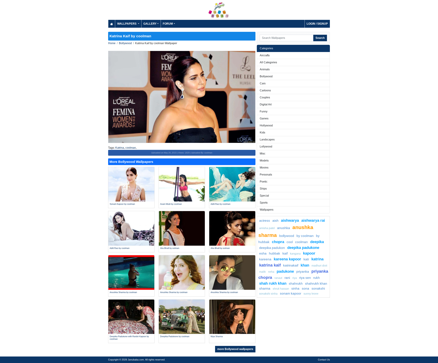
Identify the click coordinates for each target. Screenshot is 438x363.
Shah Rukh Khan (272, 283)
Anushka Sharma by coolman (123, 292)
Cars (263, 83)
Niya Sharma (217, 336)
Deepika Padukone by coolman (174, 336)
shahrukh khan (316, 283)
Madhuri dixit (319, 265)
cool (290, 242)
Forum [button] (168, 23)
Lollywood (266, 146)
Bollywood (125, 43)
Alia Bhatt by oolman (169, 248)
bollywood (286, 236)
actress (264, 220)
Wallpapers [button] (127, 23)
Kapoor (309, 253)
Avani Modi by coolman (171, 204)
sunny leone (311, 293)
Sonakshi (318, 288)
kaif (285, 253)
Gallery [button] (150, 23)
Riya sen (305, 278)
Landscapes (267, 139)
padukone (285, 271)
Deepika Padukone (303, 247)
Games (264, 118)
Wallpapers (266, 209)
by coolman (305, 236)
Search (320, 37)
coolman (130, 147)
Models (264, 160)
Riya (294, 277)
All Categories (268, 62)
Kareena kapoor (287, 259)
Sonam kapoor (290, 293)
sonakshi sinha (268, 293)
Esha (263, 253)
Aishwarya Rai (313, 220)
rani (287, 278)
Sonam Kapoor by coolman (122, 204)
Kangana (295, 253)
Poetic (263, 181)
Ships (263, 188)
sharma (264, 288)
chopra (278, 242)
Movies (264, 167)
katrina (317, 259)
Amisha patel (267, 228)
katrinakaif (290, 265)
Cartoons (265, 90)
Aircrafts (265, 55)
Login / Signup (317, 23)
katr (306, 259)
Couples (265, 97)
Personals (266, 174)
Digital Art (266, 104)
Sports (264, 202)
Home (111, 43)
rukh (316, 278)
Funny (263, 111)
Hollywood (266, 125)
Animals (265, 69)
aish (275, 220)
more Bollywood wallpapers (235, 349)
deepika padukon (272, 248)
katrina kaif (270, 265)
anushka (283, 228)
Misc (262, 153)
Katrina (119, 147)
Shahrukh (296, 283)
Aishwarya (290, 220)
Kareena (265, 259)
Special (264, 195)
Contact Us (324, 359)
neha (271, 271)
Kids (262, 132)
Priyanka (302, 271)
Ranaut (278, 277)
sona (305, 288)
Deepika (317, 242)
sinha (295, 288)
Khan (305, 265)
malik (262, 271)
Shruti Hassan (281, 288)
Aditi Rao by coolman (220, 204)
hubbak (274, 253)
